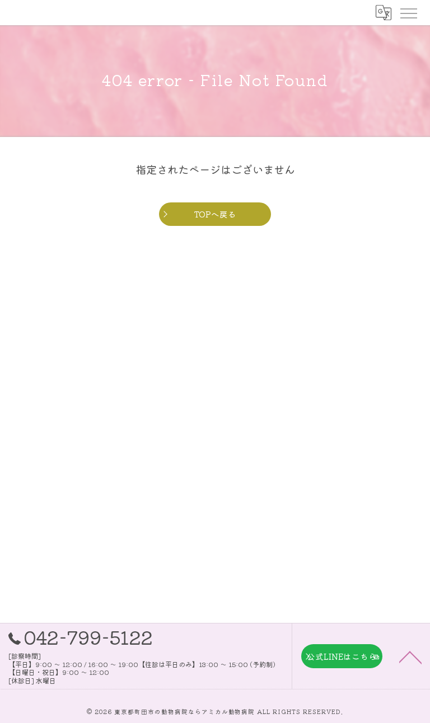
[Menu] (408, 12)
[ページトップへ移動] (410, 656)
